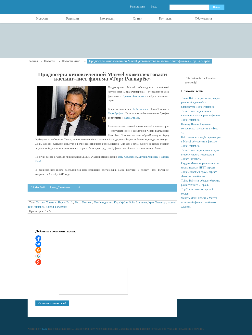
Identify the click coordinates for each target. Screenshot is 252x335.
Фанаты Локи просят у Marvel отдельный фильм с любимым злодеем (199, 202)
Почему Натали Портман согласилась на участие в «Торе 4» (199, 128)
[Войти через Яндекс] (38, 262)
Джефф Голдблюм (56, 206)
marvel (172, 202)
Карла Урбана (131, 117)
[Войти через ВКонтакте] (38, 244)
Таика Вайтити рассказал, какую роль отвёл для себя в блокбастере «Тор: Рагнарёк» (200, 102)
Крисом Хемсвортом (134, 96)
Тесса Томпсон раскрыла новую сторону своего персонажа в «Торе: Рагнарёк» (200, 154)
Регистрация (137, 6)
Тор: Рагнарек (36, 206)
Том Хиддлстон (103, 202)
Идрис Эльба (65, 202)
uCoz (44, 328)
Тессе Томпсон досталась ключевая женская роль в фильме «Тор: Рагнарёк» (200, 115)
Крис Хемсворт (157, 202)
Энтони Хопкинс (46, 202)
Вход (154, 6)
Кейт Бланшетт (141, 109)
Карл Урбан (121, 202)
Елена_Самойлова (60, 187)
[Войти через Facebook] (38, 238)
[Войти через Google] (38, 256)
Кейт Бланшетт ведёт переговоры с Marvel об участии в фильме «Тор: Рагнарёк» (200, 141)
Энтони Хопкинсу (148, 156)
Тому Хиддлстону (127, 156)
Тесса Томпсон (83, 202)
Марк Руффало (116, 113)
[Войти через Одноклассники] (38, 250)
